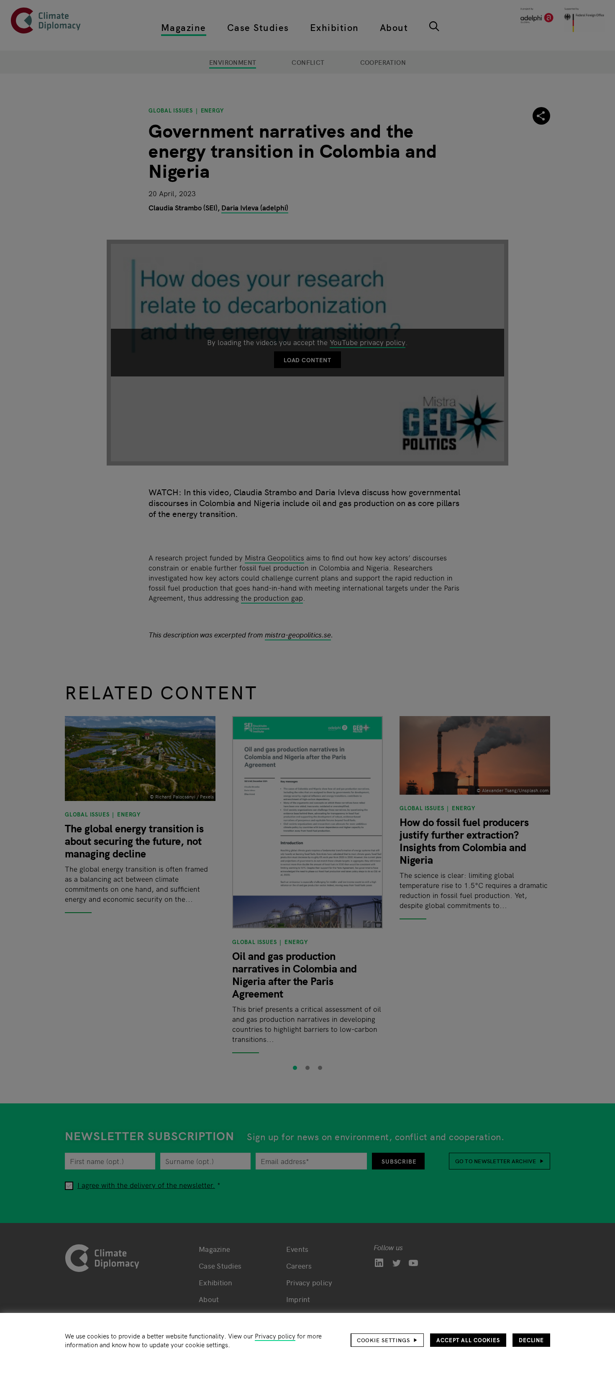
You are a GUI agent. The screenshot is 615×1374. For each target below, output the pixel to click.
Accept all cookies (468, 1340)
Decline (531, 1340)
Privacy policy (275, 1335)
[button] (387, 1340)
